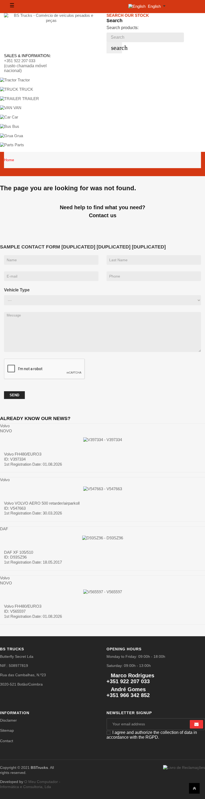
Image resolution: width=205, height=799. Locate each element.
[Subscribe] (196, 724)
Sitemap (7, 730)
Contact (6, 741)
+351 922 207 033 (19, 60)
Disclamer (8, 720)
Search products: (123, 27)
